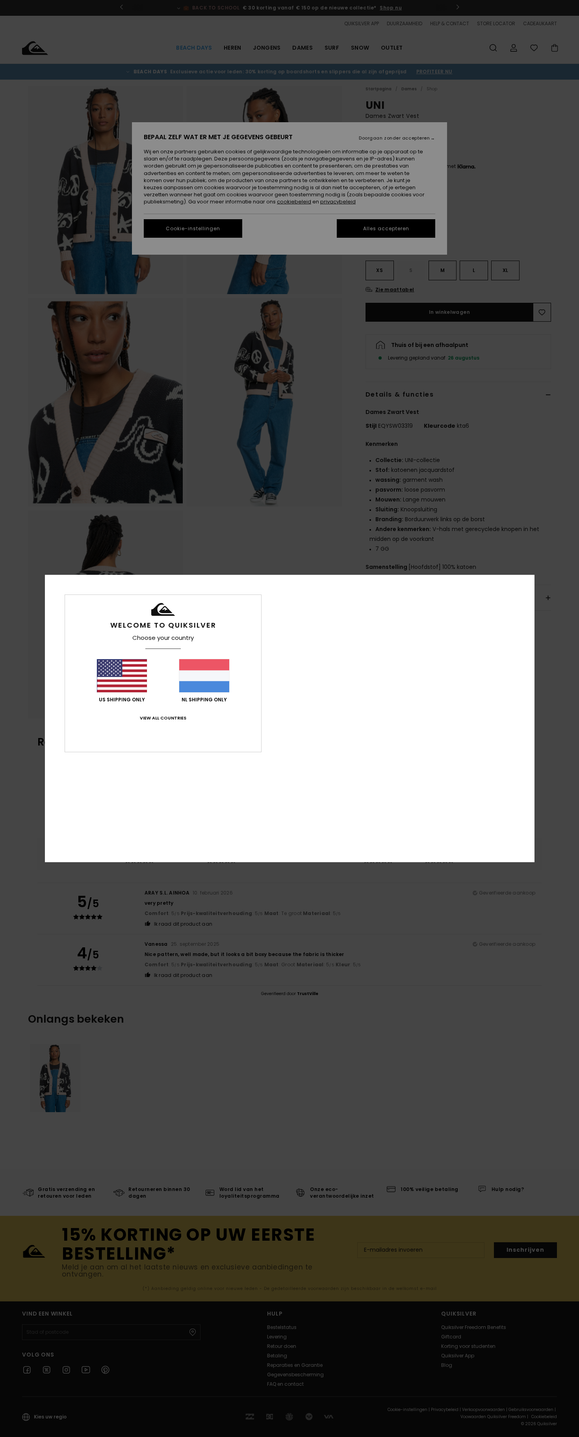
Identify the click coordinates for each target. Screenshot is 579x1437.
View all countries (163, 718)
